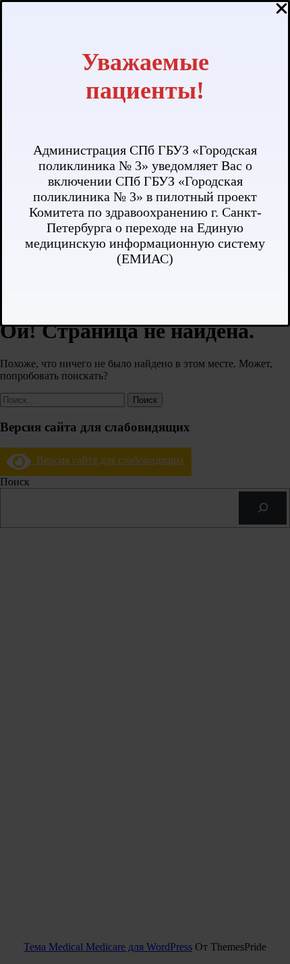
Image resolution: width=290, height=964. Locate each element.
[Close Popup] (281, 9)
